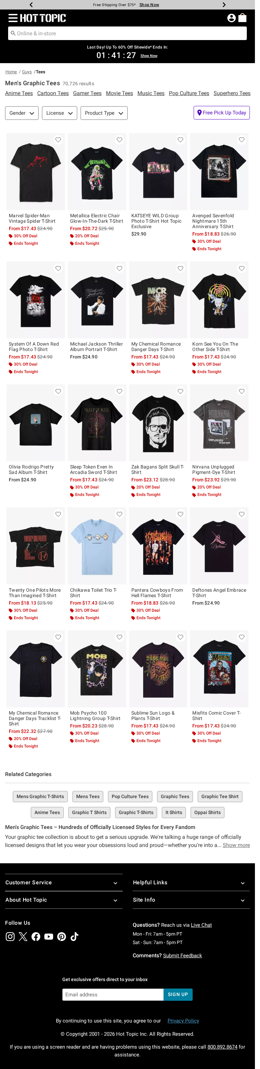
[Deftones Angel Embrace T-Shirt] (219, 545)
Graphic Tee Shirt (220, 796)
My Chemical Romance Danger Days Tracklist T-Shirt (35, 718)
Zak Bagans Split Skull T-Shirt (158, 469)
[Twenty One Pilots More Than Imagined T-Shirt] (35, 545)
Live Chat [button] (201, 925)
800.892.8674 (222, 1047)
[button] (11, 18)
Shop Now (149, 4)
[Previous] (31, 4)
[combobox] (127, 33)
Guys (27, 71)
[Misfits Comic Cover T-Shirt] (219, 668)
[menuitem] (242, 17)
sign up (178, 994)
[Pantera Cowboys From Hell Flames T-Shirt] (158, 545)
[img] (10, 937)
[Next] (224, 4)
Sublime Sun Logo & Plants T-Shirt (153, 715)
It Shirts (174, 812)
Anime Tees (47, 812)
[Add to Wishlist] (58, 140)
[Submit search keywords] (13, 33)
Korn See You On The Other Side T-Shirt (215, 346)
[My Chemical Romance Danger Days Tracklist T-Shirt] (35, 668)
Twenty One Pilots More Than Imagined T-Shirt (35, 592)
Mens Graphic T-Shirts (40, 796)
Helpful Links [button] (150, 882)
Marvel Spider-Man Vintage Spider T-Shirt (32, 218)
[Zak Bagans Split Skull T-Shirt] (158, 422)
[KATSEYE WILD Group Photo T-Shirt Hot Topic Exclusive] (158, 171)
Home (11, 71)
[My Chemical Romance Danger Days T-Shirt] (158, 299)
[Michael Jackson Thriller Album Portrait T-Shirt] (97, 299)
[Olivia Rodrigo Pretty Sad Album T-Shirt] (35, 422)
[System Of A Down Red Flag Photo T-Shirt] (35, 299)
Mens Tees (88, 796)
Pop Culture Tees (130, 796)
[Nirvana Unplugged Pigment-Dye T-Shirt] (219, 422)
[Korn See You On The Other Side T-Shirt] (219, 299)
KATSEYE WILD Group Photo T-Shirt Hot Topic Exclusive (156, 221)
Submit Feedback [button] (182, 956)
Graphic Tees (175, 796)
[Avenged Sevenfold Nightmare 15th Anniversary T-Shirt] (219, 171)
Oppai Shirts (207, 812)
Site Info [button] (144, 900)
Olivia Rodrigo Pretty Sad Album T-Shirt (31, 469)
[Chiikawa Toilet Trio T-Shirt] (97, 545)
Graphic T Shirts (89, 812)
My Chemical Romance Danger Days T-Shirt (156, 346)
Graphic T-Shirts (136, 812)
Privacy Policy (183, 1021)
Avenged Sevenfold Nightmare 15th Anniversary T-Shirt (213, 221)
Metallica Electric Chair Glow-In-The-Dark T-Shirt (96, 218)
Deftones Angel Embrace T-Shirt (219, 592)
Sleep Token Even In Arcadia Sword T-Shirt (93, 469)
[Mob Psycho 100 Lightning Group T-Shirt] (97, 668)
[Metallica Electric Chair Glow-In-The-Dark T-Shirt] (97, 171)
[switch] (222, 112)
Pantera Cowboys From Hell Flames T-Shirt (157, 592)
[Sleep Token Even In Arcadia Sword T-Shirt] (97, 422)
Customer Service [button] (28, 882)
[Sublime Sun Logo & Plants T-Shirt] (158, 668)
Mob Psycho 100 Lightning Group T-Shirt (95, 715)
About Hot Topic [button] (26, 900)
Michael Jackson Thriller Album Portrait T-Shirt (96, 346)
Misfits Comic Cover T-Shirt (216, 715)
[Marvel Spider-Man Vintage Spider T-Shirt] (35, 171)
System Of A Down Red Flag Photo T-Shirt (34, 346)
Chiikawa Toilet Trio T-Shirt (93, 592)
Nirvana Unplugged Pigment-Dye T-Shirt (213, 469)
